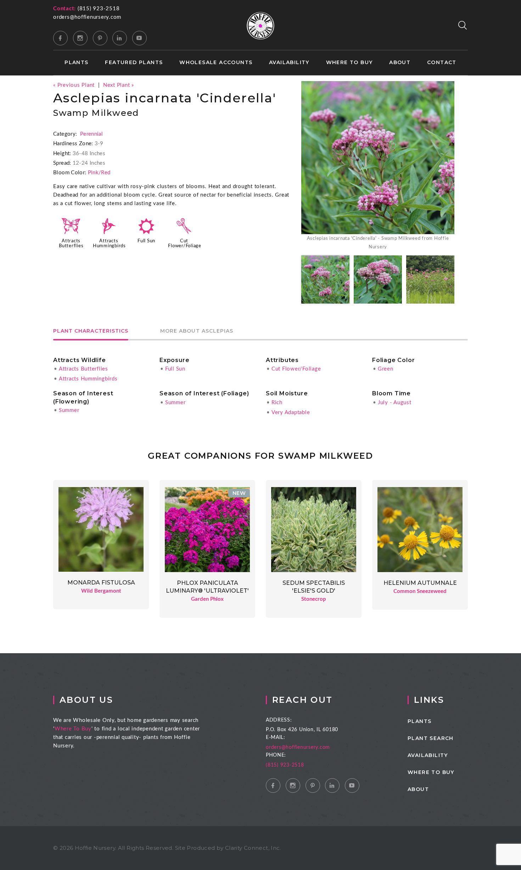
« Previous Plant (74, 85)
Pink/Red (99, 172)
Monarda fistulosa (101, 582)
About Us (86, 700)
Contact (441, 63)
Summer (69, 410)
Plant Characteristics (90, 331)
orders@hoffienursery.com (87, 17)
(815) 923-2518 (99, 8)
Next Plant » (118, 85)
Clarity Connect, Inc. (253, 847)
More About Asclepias (196, 331)
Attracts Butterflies (83, 369)
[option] (377, 166)
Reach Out (302, 700)
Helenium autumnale (420, 583)
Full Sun (146, 241)
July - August (394, 402)
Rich (276, 402)
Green (385, 369)
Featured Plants (134, 63)
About (399, 63)
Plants (76, 63)
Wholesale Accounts (215, 63)
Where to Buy (349, 63)
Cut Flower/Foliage (296, 369)
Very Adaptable (290, 412)
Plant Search (431, 738)
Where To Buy (73, 728)
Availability (289, 63)
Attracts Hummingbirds (88, 379)
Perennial (91, 134)
